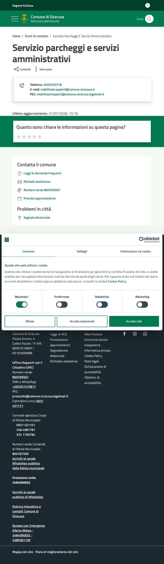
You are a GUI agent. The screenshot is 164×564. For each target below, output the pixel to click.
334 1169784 (25, 434)
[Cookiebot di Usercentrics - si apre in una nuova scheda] (141, 240)
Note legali (91, 361)
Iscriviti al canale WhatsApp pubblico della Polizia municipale (28, 463)
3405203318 (53, 84)
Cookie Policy (117, 281)
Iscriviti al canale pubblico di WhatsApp (27, 494)
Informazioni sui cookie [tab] (135, 251)
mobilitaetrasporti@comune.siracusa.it (68, 89)
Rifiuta (30, 321)
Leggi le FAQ (58, 334)
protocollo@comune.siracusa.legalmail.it (40, 396)
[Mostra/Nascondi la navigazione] (14, 19)
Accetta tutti (134, 321)
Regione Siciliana (22, 5)
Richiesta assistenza (64, 361)
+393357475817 (24, 386)
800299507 (20, 377)
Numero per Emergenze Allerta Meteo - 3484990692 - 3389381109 (28, 532)
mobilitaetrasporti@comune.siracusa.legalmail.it (70, 94)
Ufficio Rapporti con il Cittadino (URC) (27, 365)
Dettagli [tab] (82, 251)
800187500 (20, 453)
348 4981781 (25, 429)
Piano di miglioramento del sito (56, 551)
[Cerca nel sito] (149, 19)
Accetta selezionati (82, 321)
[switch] (62, 304)
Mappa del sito (22, 551)
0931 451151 (25, 425)
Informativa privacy (97, 350)
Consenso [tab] (28, 251)
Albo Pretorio (93, 334)
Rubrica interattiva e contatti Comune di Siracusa (26, 511)
